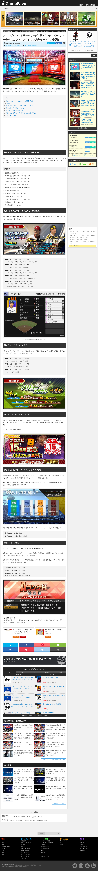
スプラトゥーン (45, 846)
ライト (49, 833)
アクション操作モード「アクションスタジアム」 (21, 113)
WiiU (3, 854)
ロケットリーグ (25, 856)
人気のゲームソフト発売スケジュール (83, 155)
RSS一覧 (82, 843)
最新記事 (23, 841)
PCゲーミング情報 (45, 841)
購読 (92, 164)
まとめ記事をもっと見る (59, 803)
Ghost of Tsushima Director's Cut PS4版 (54, 696)
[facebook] (26, 645)
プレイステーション (26, 843)
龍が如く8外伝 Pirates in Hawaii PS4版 (54, 687)
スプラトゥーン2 (25, 854)
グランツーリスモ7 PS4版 (50, 677)
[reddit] (42, 649)
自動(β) (41, 833)
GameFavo (8, 864)
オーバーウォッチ (25, 848)
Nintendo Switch (6, 846)
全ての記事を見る (82, 128)
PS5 (22, 672)
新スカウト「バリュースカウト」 (16, 108)
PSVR (3, 848)
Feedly (84, 164)
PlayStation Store (64, 841)
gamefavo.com (13, 866)
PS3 (3, 850)
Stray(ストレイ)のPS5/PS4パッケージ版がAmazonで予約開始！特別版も (88, 120)
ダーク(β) (56, 833)
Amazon (15, 636)
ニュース (88, 137)
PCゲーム (23, 858)
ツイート (51, 43)
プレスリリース (84, 848)
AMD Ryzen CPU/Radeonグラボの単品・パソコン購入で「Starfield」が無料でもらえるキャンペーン (88, 104)
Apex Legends (25, 850)
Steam (22, 846)
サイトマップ (83, 850)
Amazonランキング (27, 715)
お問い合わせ (83, 846)
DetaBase (90, 5)
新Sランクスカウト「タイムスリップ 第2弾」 (20, 105)
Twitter (74, 164)
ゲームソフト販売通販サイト (48, 843)
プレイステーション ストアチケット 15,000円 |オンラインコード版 (22, 696)
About (81, 841)
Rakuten (22, 636)
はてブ (59, 43)
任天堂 (23, 844)
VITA (3, 852)
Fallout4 (43, 852)
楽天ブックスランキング (40, 715)
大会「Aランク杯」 (11, 115)
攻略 (93, 137)
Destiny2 (43, 844)
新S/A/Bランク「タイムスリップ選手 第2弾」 (20, 101)
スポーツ (34, 45)
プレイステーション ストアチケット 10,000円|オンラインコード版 (22, 687)
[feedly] (58, 645)
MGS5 (42, 850)
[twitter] (10, 645)
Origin (61, 844)
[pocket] (26, 649)
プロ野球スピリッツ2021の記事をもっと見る (53, 759)
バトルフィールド (25, 852)
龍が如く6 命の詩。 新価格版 (52, 704)
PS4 (26, 45)
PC (34, 672)
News (81, 5)
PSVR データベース (46, 856)
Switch (47, 672)
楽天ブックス (50, 674)
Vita (29, 45)
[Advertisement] (34, 133)
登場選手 (9, 103)
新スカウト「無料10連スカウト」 (16, 110)
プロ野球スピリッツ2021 (13, 45)
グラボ (60, 672)
